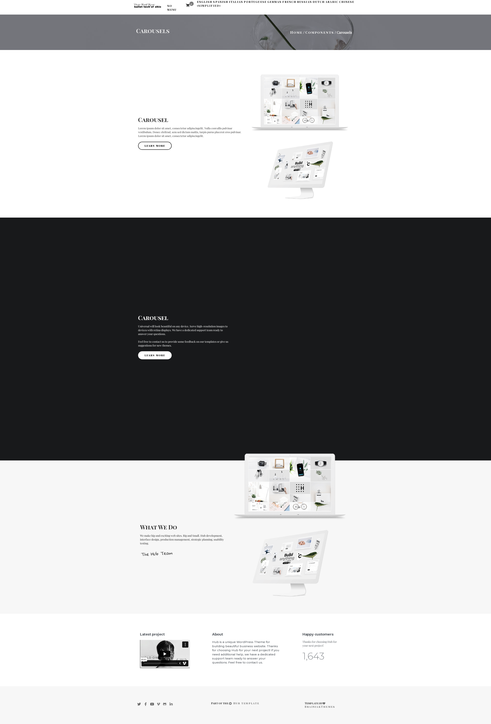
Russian (304, 2)
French (289, 2)
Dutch (319, 2)
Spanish (220, 2)
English (205, 2)
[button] (155, 146)
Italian (236, 2)
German (274, 2)
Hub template (245, 703)
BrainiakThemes (320, 706)
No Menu (172, 7)
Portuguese (255, 2)
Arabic (331, 2)
